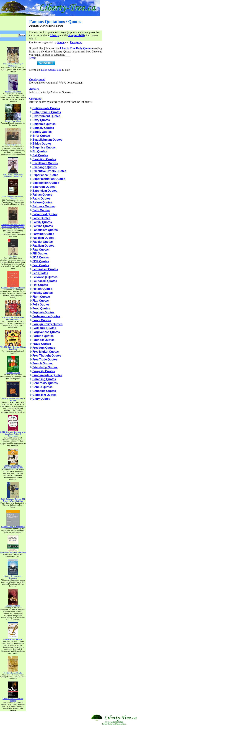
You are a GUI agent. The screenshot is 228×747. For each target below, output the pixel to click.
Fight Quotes (41, 296)
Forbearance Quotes (46, 316)
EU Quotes (39, 151)
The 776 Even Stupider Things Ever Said (13, 348)
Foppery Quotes (43, 312)
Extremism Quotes (44, 190)
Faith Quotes (41, 210)
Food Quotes (41, 308)
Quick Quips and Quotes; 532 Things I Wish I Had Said (13, 500)
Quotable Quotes (13, 373)
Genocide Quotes (44, 390)
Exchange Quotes (44, 167)
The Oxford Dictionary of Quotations (13, 65)
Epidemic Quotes (44, 123)
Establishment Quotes (47, 139)
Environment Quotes (46, 116)
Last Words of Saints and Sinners (12, 197)
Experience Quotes (45, 174)
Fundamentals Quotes (47, 375)
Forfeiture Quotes (44, 328)
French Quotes (42, 363)
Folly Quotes (41, 304)
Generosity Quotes (45, 383)
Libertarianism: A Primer (12, 639)
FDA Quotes (40, 257)
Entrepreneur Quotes (46, 112)
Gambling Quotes (44, 379)
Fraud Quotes (41, 343)
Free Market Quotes (45, 351)
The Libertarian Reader (12, 673)
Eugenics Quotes (44, 147)
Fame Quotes (41, 218)
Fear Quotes (40, 265)
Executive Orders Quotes (49, 171)
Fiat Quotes (40, 284)
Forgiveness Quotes (46, 332)
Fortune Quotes (43, 335)
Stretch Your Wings (13, 121)
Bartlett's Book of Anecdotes (13, 527)
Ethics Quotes (41, 143)
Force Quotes (41, 320)
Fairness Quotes (43, 206)
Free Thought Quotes (46, 355)
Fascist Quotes (42, 241)
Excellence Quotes (45, 163)
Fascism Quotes (43, 237)
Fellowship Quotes (45, 277)
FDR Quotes (40, 261)
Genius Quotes (42, 386)
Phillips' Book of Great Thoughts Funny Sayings (13, 466)
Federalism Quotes (45, 269)
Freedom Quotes (43, 347)
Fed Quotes (40, 273)
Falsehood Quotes (44, 214)
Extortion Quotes (43, 186)
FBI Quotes (40, 253)
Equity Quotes (42, 131)
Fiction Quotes (42, 288)
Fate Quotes (40, 249)
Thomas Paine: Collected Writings (13, 699)
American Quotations (13, 145)
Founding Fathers (13, 606)
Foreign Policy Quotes (47, 324)
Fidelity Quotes (42, 292)
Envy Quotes (41, 120)
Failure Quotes (42, 202)
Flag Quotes (40, 300)
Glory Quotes (41, 398)
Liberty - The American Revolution (13, 577)
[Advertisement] (114, 736)
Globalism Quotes (44, 394)
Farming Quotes (43, 233)
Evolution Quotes (44, 159)
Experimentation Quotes (48, 178)
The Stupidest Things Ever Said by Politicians (13, 318)
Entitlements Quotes (46, 108)
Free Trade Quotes (44, 359)
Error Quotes (41, 135)
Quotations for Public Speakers (13, 552)
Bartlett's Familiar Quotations (13, 288)
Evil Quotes (40, 155)
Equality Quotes (43, 127)
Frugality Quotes (43, 371)
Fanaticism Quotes (45, 229)
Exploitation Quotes (45, 182)
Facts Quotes (41, 198)
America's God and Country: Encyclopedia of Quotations (13, 226)
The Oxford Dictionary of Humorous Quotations (13, 175)
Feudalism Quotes (44, 280)
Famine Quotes (42, 226)
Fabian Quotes (42, 194)
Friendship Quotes (45, 367)
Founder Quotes (43, 339)
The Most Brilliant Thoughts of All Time (13, 399)
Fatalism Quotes (43, 245)
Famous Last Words (13, 91)
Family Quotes (42, 222)
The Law (13, 256)
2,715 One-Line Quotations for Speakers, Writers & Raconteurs (13, 434)
